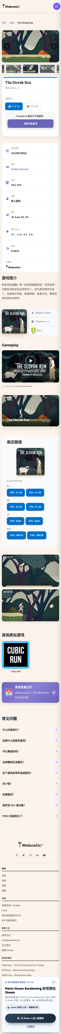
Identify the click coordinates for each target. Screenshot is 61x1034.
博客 (4, 885)
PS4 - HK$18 (16, 535)
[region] (30, 369)
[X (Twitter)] (23, 855)
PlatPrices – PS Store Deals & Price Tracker (23, 965)
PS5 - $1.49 (16, 507)
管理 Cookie (7, 950)
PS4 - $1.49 (35, 507)
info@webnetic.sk (11, 940)
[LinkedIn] (37, 855)
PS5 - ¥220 (34, 521)
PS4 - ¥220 (15, 521)
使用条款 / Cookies (11, 905)
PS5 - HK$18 (36, 535)
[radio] (14, 106)
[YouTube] (44, 855)
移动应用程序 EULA (11, 915)
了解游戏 (30, 1026)
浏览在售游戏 (30, 123)
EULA (4, 910)
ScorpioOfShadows (22, 386)
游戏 (12, 23)
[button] (30, 366)
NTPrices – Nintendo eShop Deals (18, 970)
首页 (4, 23)
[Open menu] (56, 6)
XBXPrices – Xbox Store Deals (16, 975)
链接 (4, 890)
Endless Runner (20, 169)
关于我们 (6, 945)
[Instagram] (30, 855)
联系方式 (6, 935)
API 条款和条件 (9, 920)
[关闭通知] (53, 982)
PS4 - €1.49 (35, 492)
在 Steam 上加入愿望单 (32, 1018)
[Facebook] (17, 855)
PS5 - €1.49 (16, 492)
